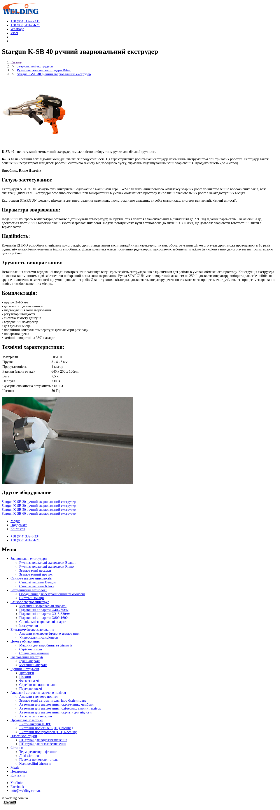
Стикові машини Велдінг (38, 582)
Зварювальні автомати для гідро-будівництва (52, 700)
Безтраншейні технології (28, 590)
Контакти (17, 775)
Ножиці (25, 677)
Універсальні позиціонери (38, 637)
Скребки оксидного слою (38, 685)
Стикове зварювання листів (31, 578)
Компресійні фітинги (35, 763)
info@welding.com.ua (25, 790)
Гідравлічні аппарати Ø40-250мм (43, 610)
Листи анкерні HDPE (35, 724)
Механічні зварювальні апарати (42, 606)
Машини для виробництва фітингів (45, 645)
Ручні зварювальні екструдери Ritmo (46, 566)
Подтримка (18, 771)
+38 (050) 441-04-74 (25, 540)
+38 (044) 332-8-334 (25, 536)
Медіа (14, 767)
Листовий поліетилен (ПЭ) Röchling (46, 728)
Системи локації (31, 598)
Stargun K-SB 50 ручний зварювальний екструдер (39, 509)
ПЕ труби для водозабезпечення (43, 740)
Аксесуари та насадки (35, 716)
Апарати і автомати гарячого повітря (38, 692)
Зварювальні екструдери (28, 558)
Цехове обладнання (25, 641)
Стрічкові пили (30, 649)
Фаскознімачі (29, 681)
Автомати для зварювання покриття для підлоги (55, 712)
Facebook (17, 787)
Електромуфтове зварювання (32, 629)
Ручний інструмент (24, 669)
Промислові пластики (26, 720)
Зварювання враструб (26, 657)
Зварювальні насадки (35, 570)
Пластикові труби (23, 736)
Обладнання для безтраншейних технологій (52, 594)
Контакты (17, 529)
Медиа (15, 521)
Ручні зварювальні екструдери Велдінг (48, 562)
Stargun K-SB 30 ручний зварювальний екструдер (39, 505)
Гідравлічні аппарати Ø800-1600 (43, 618)
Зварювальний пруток (35, 574)
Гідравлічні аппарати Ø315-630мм (44, 614)
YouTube (16, 783)
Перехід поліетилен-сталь (38, 759)
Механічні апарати (33, 665)
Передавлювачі (30, 688)
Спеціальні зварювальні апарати (43, 621)
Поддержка (18, 525)
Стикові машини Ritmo (36, 586)
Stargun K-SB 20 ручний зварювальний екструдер (39, 502)
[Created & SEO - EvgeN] (10, 804)
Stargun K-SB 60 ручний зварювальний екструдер (39, 513)
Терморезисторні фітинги (38, 752)
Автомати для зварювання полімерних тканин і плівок (60, 708)
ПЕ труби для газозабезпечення (42, 744)
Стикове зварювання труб (29, 602)
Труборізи (26, 673)
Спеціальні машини (34, 653)
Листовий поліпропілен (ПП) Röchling (48, 732)
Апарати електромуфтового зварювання (49, 633)
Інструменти (28, 625)
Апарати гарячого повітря (38, 696)
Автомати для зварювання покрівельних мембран (56, 704)
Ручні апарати (29, 661)
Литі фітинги (29, 755)
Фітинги (16, 748)
